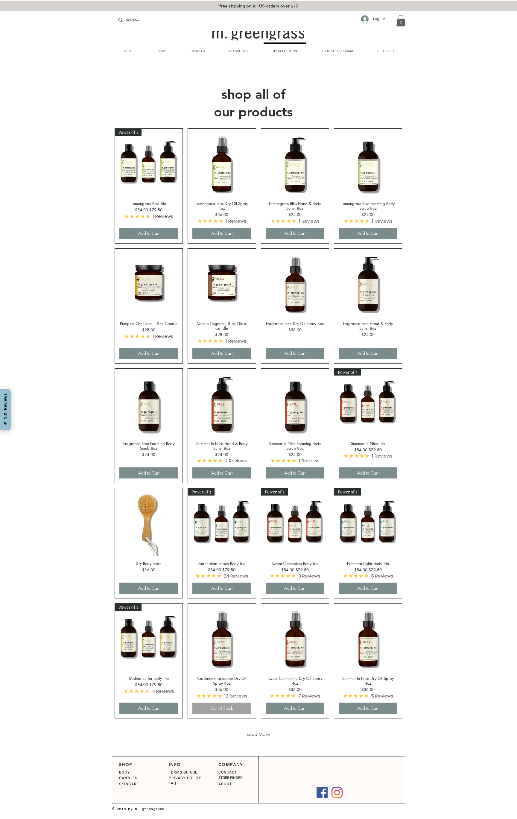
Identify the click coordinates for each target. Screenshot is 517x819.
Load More (258, 734)
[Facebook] (322, 792)
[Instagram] (337, 792)
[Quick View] (222, 162)
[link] (401, 20)
